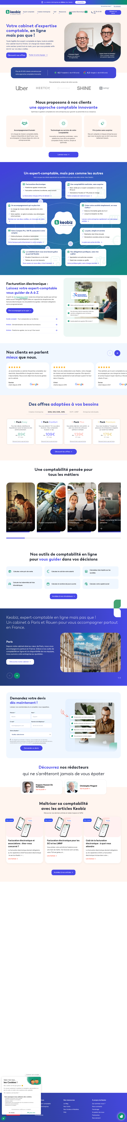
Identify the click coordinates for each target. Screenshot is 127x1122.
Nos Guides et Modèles (71, 1109)
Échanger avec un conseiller (63, 1075)
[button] (110, 353)
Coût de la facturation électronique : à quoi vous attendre (98, 843)
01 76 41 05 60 (98, 12)
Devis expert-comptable (43, 1103)
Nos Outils (67, 1106)
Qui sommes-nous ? (106, 6)
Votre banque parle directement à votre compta (25, 242)
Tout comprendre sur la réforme (22, 319)
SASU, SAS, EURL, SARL (56, 412)
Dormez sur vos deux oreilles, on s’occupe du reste (26, 219)
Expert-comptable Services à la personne (112, 521)
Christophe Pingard (88, 786)
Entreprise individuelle (90, 412)
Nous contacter (97, 1106)
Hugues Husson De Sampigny (44, 786)
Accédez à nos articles (62, 872)
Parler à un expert (62, 925)
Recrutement (96, 1118)
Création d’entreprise (42, 1106)
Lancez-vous (62, 155)
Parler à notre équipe (37, 55)
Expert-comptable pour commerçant (78, 521)
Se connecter (117, 6)
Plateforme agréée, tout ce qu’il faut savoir (23, 330)
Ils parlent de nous (98, 1112)
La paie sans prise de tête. (91, 242)
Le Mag (66, 1103)
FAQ (65, 1112)
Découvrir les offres (62, 452)
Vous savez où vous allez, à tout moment (37, 263)
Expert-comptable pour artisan (20, 523)
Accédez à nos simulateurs (62, 596)
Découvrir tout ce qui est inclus (21, 441)
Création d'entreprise (36, 412)
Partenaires (96, 1115)
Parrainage (95, 1109)
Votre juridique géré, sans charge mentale (82, 263)
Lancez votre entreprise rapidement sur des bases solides (99, 220)
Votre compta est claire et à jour (78, 196)
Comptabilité (39, 1115)
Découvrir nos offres (16, 55)
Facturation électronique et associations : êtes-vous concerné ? (21, 843)
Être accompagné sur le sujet (19, 310)
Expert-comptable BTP (47, 523)
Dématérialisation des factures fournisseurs (23, 324)
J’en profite (80, 2)
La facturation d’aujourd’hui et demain (36, 196)
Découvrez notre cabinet (19, 662)
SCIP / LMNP (74, 412)
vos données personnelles (39, 743)
